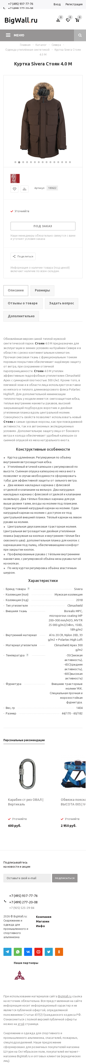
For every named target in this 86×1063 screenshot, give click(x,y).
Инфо (40, 926)
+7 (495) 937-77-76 (20, 3)
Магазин (42, 921)
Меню (19, 35)
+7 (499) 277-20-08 (20, 8)
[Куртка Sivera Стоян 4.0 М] (43, 158)
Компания (43, 916)
